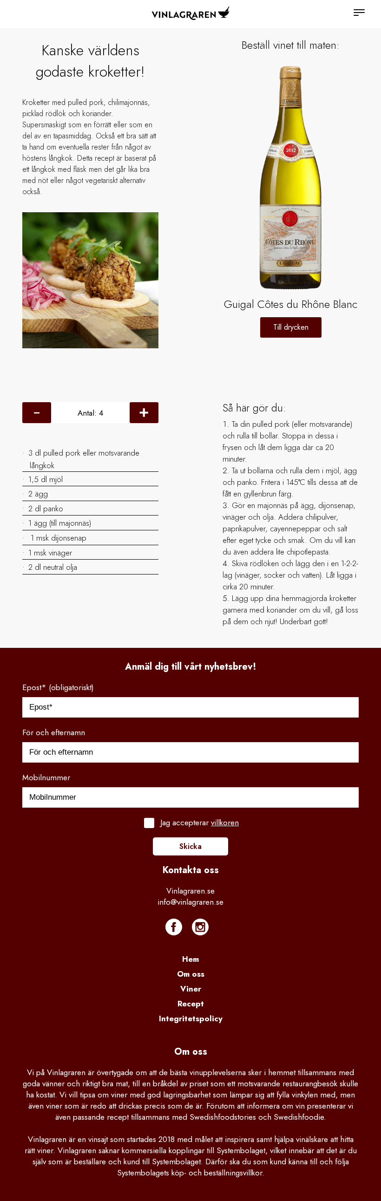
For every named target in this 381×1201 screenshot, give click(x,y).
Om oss (190, 973)
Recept (190, 1003)
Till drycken (291, 327)
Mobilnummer (46, 777)
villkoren (225, 822)
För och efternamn (53, 732)
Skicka (190, 846)
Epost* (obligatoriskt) (58, 687)
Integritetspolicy (191, 1018)
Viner (190, 988)
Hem (190, 959)
